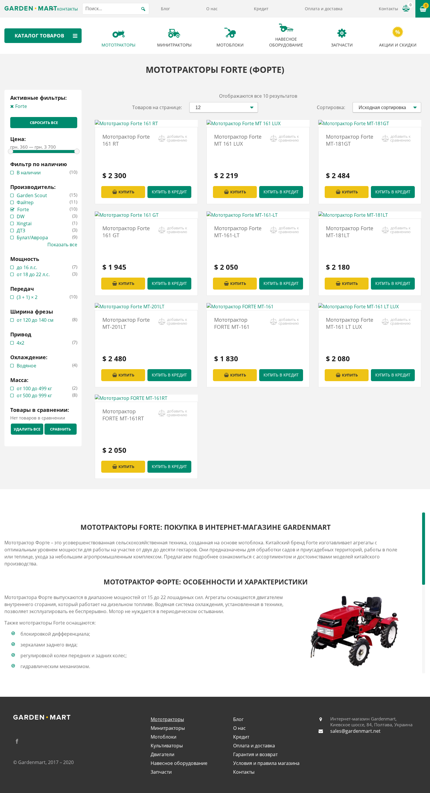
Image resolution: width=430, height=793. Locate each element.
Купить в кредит (169, 192)
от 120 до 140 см (35, 320)
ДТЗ (21, 230)
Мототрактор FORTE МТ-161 (232, 323)
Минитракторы (168, 728)
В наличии (29, 172)
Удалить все (27, 429)
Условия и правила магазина (266, 763)
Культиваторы (167, 745)
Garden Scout (32, 195)
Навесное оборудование (179, 763)
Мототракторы (167, 719)
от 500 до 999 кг (34, 395)
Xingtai (24, 223)
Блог (165, 8)
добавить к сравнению (177, 138)
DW (21, 216)
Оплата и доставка (324, 8)
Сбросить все (44, 122)
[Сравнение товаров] (406, 8)
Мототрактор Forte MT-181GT (349, 140)
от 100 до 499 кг (34, 388)
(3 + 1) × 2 (27, 297)
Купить (126, 192)
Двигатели (162, 754)
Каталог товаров (39, 35)
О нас (212, 8)
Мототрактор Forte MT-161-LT (238, 232)
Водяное (26, 365)
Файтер (25, 202)
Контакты (388, 8)
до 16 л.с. (27, 267)
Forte (21, 106)
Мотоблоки (163, 737)
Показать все (62, 244)
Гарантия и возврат (255, 754)
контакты (67, 9)
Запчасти (161, 772)
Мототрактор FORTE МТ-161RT (123, 415)
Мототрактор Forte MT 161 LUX (238, 140)
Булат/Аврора (32, 237)
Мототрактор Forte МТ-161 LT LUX (349, 323)
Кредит (261, 8)
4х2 (20, 343)
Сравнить (60, 429)
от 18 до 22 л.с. (33, 274)
